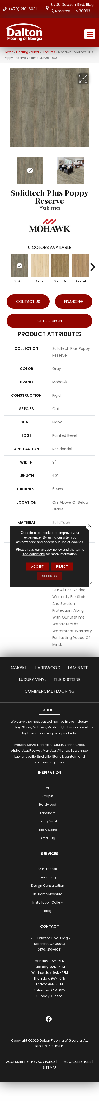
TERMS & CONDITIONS (75, 1062)
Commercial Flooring (50, 691)
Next (92, 167)
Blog (47, 910)
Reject (62, 566)
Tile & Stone (67, 679)
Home (8, 52)
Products (48, 52)
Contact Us (28, 301)
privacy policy (51, 549)
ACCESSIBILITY (17, 1062)
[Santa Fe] (60, 265)
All (48, 788)
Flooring (22, 52)
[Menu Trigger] (89, 34)
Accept (37, 566)
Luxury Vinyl (32, 679)
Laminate (78, 668)
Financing (48, 877)
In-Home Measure (47, 894)
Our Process (47, 869)
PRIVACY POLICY (43, 1062)
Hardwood (47, 668)
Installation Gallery (47, 902)
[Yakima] (19, 265)
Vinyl (35, 52)
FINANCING (73, 301)
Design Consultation (47, 885)
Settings (49, 575)
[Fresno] (40, 265)
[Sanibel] (80, 265)
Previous (6, 167)
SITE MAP (49, 1067)
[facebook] (49, 1020)
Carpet (19, 667)
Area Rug (47, 838)
